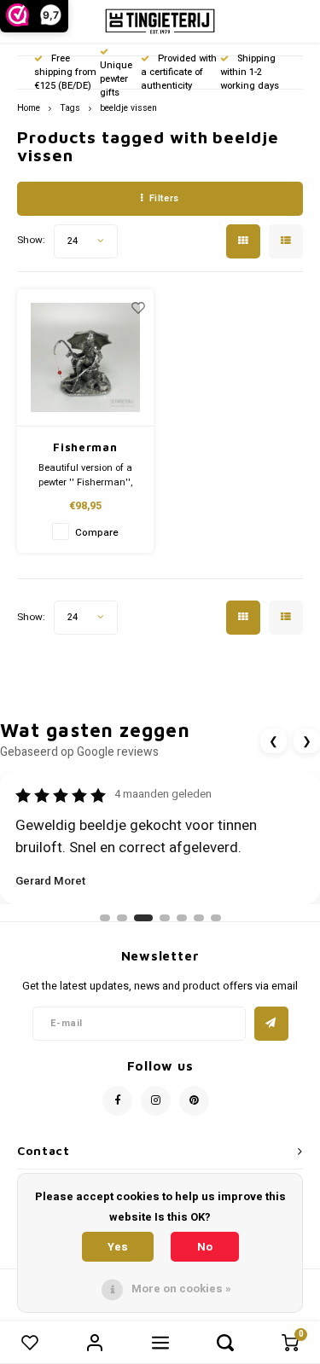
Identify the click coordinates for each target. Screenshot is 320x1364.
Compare (97, 532)
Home (28, 108)
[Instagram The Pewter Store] (156, 1101)
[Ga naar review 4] (165, 917)
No (204, 1247)
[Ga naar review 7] (216, 917)
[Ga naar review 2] (122, 917)
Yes (118, 1247)
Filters (164, 198)
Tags (70, 108)
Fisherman (85, 447)
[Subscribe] (271, 1024)
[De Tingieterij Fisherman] (85, 358)
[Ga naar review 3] (143, 917)
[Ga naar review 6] (199, 917)
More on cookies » (181, 1288)
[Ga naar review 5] (182, 917)
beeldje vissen (128, 108)
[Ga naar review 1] (105, 917)
